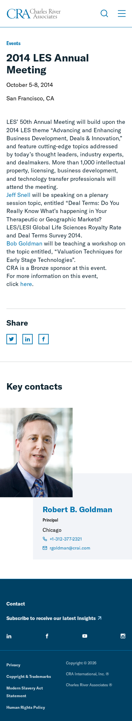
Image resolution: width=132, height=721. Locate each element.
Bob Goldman (24, 243)
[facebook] (47, 636)
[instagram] (123, 636)
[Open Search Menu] (104, 13)
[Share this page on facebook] (43, 339)
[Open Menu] (122, 13)
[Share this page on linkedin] (27, 339)
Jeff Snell (18, 195)
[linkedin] (9, 636)
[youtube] (84, 636)
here (26, 284)
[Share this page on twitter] (11, 339)
